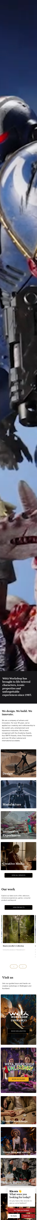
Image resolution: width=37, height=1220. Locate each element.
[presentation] (14, 966)
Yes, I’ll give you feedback (21, 1210)
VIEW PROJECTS (18, 907)
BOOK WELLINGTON (18, 1031)
